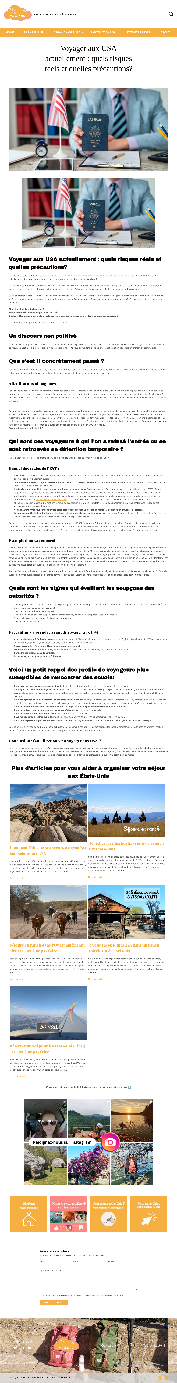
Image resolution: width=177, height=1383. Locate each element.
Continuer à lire (17, 878)
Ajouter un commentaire (51, 1270)
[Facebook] (159, 1378)
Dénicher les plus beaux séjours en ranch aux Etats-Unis (126, 846)
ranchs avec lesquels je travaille (51, 499)
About (165, 32)
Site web (110, 1261)
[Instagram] (166, 1378)
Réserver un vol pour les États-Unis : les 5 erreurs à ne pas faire (47, 1048)
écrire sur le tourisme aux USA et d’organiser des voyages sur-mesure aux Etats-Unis (93, 275)
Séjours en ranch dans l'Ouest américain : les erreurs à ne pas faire (47, 947)
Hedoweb (65, 1377)
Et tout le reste (138, 32)
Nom (43, 1261)
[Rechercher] (171, 14)
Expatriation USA (103, 32)
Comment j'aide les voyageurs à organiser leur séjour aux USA (48, 850)
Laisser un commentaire (54, 1302)
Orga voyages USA (66, 32)
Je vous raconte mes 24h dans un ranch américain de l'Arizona (123, 947)
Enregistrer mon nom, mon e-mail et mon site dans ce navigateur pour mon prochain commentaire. (83, 1295)
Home (10, 32)
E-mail (76, 1261)
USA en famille (32, 32)
